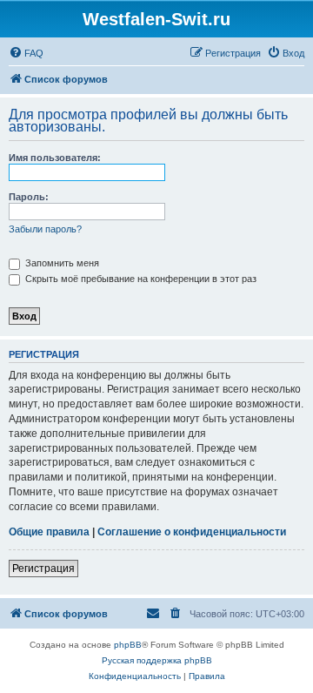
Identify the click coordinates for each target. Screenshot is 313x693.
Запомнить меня (61, 263)
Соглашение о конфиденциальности (191, 532)
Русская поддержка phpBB (157, 660)
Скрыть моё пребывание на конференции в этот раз (139, 278)
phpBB (128, 644)
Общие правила (49, 532)
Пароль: (29, 197)
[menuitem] (26, 53)
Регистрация (43, 568)
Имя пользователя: (55, 157)
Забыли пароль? (45, 229)
